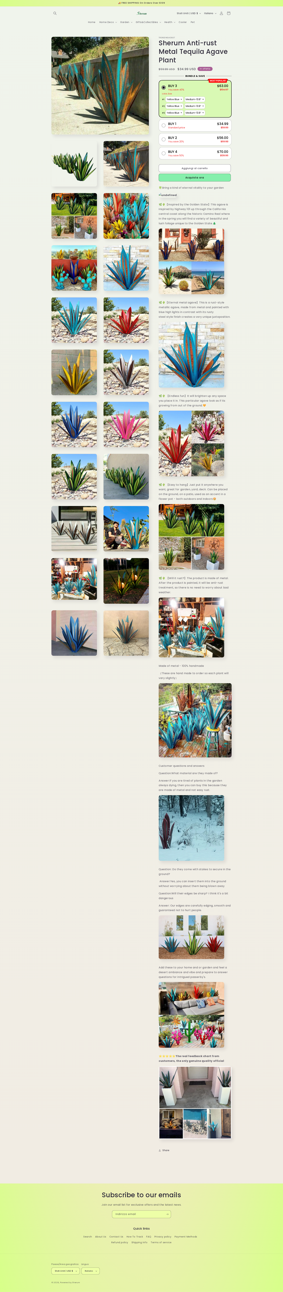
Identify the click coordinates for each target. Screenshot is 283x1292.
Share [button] (166, 1150)
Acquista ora (194, 177)
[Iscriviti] (167, 1214)
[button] (55, 13)
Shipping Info (140, 1242)
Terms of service (161, 1242)
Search (87, 1236)
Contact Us (116, 1236)
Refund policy (119, 1242)
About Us (100, 1236)
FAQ (148, 1236)
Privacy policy (162, 1236)
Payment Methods (186, 1236)
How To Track (135, 1236)
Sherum (76, 1282)
